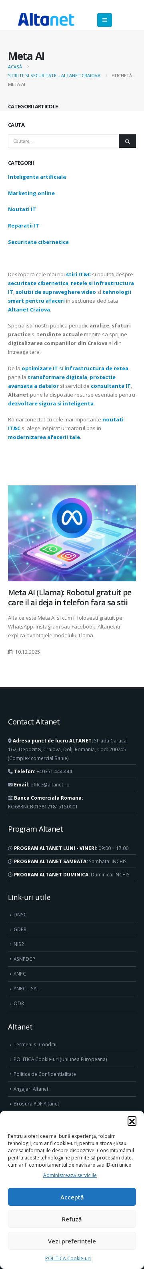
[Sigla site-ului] (46, 20)
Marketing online (31, 193)
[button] (132, 1121)
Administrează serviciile (70, 1175)
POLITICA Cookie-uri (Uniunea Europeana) (60, 1059)
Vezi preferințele (72, 1241)
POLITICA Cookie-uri (68, 1258)
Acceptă (72, 1197)
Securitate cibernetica (38, 241)
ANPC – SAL (26, 988)
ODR (19, 1003)
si (75, 368)
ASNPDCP (24, 959)
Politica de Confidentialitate (45, 1074)
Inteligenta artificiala (37, 176)
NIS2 (19, 944)
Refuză (72, 1219)
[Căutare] (127, 141)
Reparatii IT (23, 225)
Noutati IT (22, 209)
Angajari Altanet (31, 1088)
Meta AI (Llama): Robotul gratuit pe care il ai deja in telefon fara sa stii (69, 597)
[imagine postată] (72, 533)
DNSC (20, 914)
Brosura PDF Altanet (36, 1103)
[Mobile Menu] (104, 20)
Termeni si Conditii (35, 1044)
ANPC (20, 973)
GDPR (20, 929)
